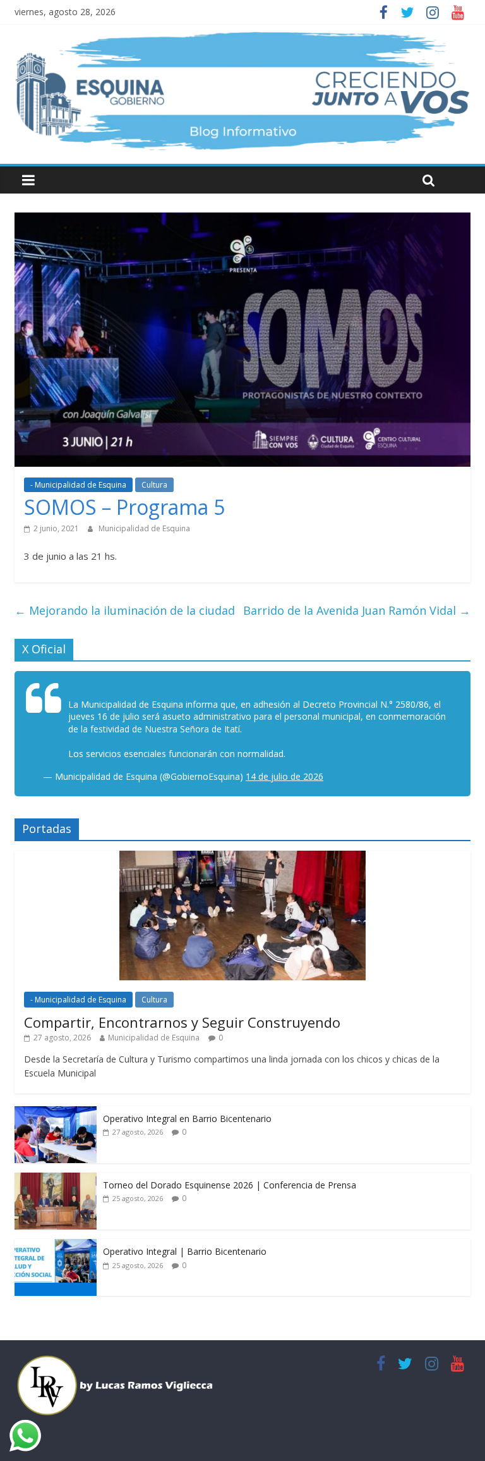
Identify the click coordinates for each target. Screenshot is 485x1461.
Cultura (154, 484)
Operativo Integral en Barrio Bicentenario (187, 1119)
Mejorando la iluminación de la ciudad (125, 610)
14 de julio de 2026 (284, 776)
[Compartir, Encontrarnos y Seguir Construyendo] (242, 857)
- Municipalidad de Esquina (78, 484)
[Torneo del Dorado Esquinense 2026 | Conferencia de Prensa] (56, 1179)
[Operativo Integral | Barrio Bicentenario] (56, 1246)
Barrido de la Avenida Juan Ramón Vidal (356, 610)
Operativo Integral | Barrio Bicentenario (184, 1251)
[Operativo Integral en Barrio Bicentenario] (56, 1113)
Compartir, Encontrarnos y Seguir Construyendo (182, 1022)
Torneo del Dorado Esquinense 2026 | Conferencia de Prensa (229, 1185)
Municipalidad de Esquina (144, 528)
